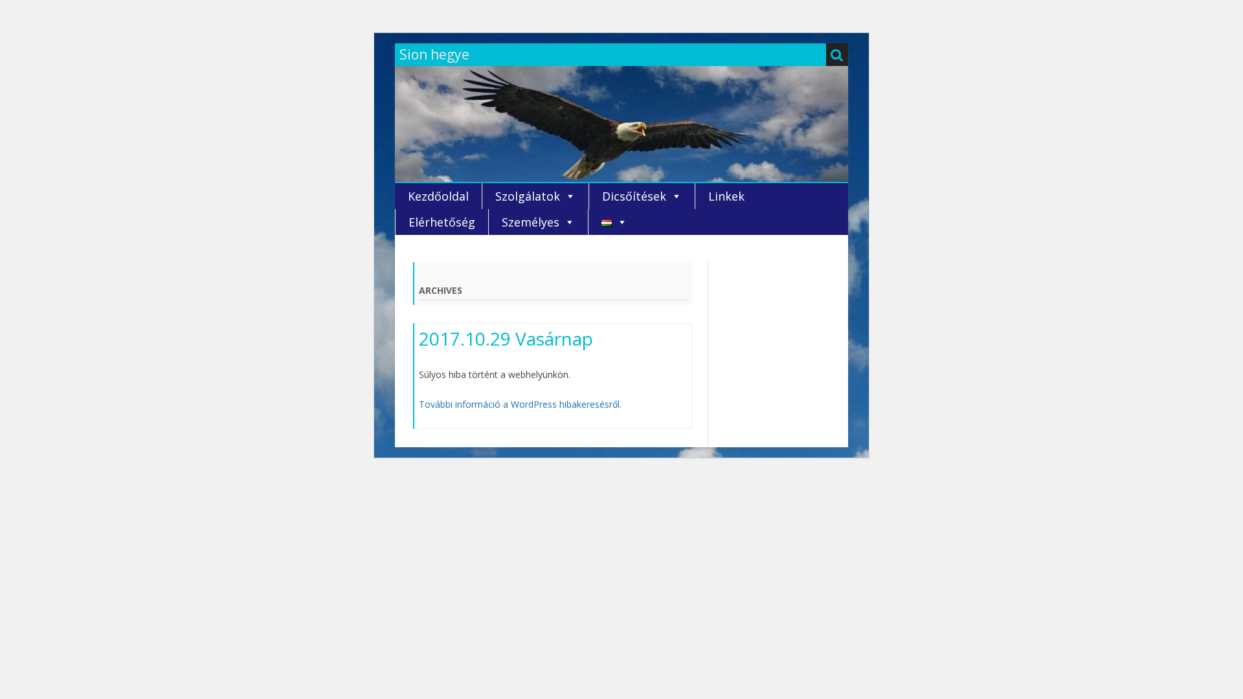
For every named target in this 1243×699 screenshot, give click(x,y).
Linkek (726, 196)
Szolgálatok (527, 196)
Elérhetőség (442, 222)
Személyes (530, 222)
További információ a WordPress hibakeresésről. (520, 404)
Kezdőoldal (438, 196)
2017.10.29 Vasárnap (506, 338)
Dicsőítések (634, 196)
